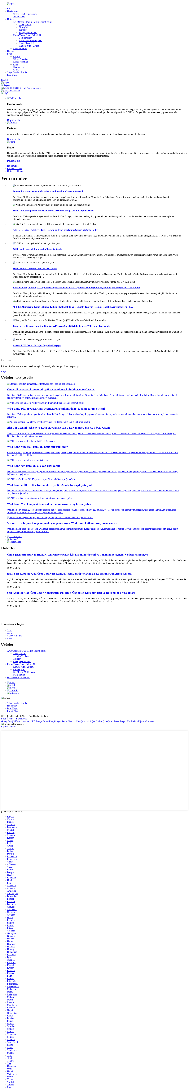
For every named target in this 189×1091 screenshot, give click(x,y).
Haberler (11, 51)
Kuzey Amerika (20, 61)
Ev (8, 8)
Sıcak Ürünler (7, 718)
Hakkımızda (12, 11)
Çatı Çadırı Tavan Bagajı (114, 721)
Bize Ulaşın (12, 75)
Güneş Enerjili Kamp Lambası (15, 721)
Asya (15, 64)
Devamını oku (13, 120)
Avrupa (16, 56)
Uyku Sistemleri (26, 43)
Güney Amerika (20, 59)
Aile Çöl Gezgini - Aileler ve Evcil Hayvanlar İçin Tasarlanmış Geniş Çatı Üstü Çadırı (55, 230)
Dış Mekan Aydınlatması (18, 677)
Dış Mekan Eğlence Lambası (140, 721)
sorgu (3, 371)
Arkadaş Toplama (21, 656)
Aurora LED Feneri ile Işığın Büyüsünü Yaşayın (37, 345)
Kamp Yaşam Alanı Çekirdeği (27, 35)
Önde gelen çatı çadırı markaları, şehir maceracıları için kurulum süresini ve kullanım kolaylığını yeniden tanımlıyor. (77, 554)
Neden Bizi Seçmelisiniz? (25, 14)
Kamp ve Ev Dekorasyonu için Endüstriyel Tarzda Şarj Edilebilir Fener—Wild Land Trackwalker (62, 326)
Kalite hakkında (14, 168)
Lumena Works (20, 48)
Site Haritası (21, 718)
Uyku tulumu (19, 674)
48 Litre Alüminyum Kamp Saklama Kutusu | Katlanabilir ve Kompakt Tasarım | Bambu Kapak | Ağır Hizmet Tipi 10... (73, 307)
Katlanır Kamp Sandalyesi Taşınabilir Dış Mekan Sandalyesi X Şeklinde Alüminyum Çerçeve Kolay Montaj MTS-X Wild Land (76, 287)
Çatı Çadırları (25, 24)
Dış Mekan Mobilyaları (24, 672)
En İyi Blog (12, 711)
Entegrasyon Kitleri (28, 32)
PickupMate (24, 27)
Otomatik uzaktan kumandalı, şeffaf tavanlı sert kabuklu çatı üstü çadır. (49, 191)
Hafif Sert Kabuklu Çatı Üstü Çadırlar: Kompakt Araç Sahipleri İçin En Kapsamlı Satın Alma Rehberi (69, 573)
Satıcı (9, 53)
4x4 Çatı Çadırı (94, 721)
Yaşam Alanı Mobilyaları (30, 40)
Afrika (16, 69)
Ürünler (10, 19)
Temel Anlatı (19, 16)
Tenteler (22, 30)
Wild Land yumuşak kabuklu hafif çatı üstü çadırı (38, 249)
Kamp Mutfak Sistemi (29, 46)
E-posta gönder (8, 726)
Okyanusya (18, 67)
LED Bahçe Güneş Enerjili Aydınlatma (49, 721)
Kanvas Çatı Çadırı (77, 721)
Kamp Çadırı (19, 669)
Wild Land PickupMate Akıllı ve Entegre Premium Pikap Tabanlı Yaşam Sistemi (53, 210)
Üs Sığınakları (25, 38)
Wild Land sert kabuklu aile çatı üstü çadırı (35, 268)
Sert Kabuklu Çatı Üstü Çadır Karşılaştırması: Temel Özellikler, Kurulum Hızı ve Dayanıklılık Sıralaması (71, 592)
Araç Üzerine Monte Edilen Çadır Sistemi (32, 22)
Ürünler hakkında (15, 171)
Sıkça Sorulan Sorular (17, 72)
